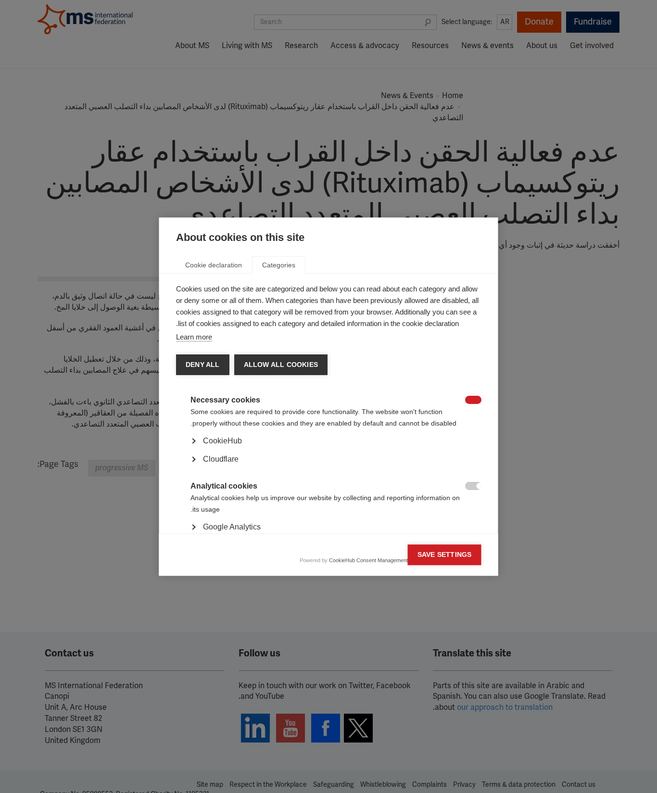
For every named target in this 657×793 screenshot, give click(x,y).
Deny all (203, 364)
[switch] (478, 401)
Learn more (194, 337)
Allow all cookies (280, 364)
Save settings (444, 554)
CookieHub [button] (222, 441)
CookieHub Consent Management (368, 560)
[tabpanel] (328, 468)
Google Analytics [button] (232, 527)
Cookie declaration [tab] (213, 265)
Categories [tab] (278, 265)
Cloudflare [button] (221, 459)
